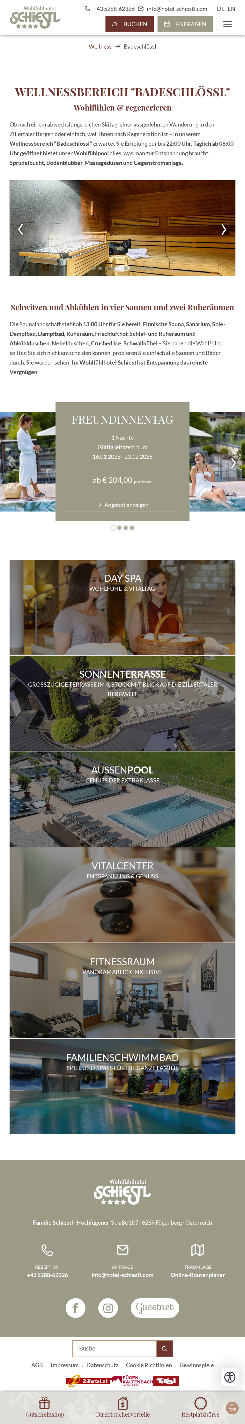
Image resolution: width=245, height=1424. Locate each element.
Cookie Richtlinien (149, 1364)
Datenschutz (102, 1364)
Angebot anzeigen (126, 504)
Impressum (65, 1364)
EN (231, 8)
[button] (122, 228)
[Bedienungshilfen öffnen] (230, 1377)
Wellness (100, 46)
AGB (37, 1364)
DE (221, 8)
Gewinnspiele (197, 1364)
